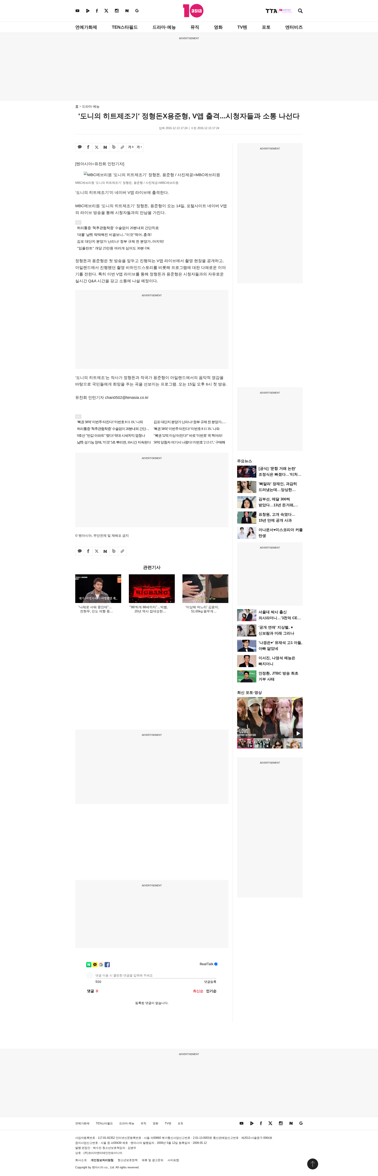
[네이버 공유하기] (105, 147)
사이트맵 (173, 1160)
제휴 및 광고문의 (152, 1160)
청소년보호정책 (128, 1160)
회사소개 (81, 1160)
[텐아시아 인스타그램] (117, 10)
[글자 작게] (139, 147)
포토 (266, 27)
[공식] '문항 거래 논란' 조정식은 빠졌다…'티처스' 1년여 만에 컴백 (280, 474)
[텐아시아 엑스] (106, 10)
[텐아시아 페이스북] (97, 10)
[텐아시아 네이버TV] (87, 10)
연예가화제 (86, 27)
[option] (270, 717)
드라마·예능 (164, 27)
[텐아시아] (193, 11)
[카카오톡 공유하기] (79, 147)
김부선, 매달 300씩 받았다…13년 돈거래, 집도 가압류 (276, 505)
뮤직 (195, 27)
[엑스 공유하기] (96, 147)
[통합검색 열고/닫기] (300, 11)
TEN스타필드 (125, 27)
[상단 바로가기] (312, 1163)
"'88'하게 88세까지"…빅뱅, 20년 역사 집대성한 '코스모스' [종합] (148, 611)
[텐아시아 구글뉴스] (137, 10)
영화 (218, 27)
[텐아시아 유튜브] (77, 10)
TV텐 (242, 27)
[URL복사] (122, 147)
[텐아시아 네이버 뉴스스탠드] (127, 10)
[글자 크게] (130, 147)
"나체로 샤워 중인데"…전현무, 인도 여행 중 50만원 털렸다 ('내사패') (94, 611)
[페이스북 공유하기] (88, 147)
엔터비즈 (294, 27)
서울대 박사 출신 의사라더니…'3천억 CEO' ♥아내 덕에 (280, 618)
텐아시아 (97, 1167)
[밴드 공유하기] (113, 147)
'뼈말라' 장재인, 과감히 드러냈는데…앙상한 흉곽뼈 (278, 490)
